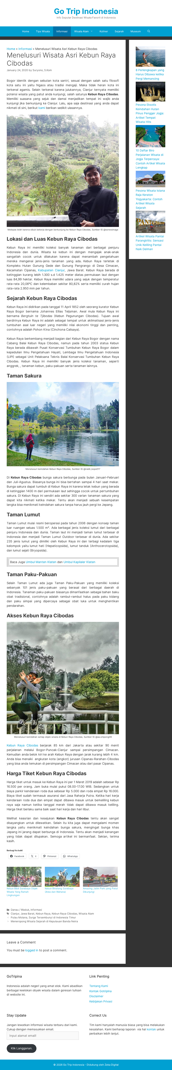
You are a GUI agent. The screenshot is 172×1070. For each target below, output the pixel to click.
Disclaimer (96, 996)
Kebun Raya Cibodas (22, 745)
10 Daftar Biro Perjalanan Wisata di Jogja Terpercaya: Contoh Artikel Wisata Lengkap (150, 159)
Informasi (62, 31)
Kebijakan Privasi (100, 1001)
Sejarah (119, 31)
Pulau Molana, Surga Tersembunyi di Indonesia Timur (43, 917)
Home (25, 31)
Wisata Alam (81, 31)
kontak (151, 1029)
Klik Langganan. (21, 1048)
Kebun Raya (43, 913)
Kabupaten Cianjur (51, 270)
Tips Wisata (43, 31)
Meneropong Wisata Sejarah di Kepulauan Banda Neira (44, 921)
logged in (31, 950)
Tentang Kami (98, 986)
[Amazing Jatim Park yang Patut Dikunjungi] (100, 877)
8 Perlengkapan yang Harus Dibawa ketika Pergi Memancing (150, 74)
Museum (136, 31)
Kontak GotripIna (100, 991)
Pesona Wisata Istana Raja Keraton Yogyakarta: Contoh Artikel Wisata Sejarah (150, 199)
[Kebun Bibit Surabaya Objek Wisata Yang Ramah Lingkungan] (24, 877)
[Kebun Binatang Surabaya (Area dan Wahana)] (62, 877)
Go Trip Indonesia (86, 11)
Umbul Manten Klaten (41, 562)
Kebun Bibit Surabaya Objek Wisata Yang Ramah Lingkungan (22, 892)
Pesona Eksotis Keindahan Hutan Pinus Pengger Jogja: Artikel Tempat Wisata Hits (150, 113)
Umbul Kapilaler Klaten (79, 562)
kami (41, 108)
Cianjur (15, 913)
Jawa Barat (27, 913)
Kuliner (104, 31)
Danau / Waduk (20, 909)
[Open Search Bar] (148, 31)
